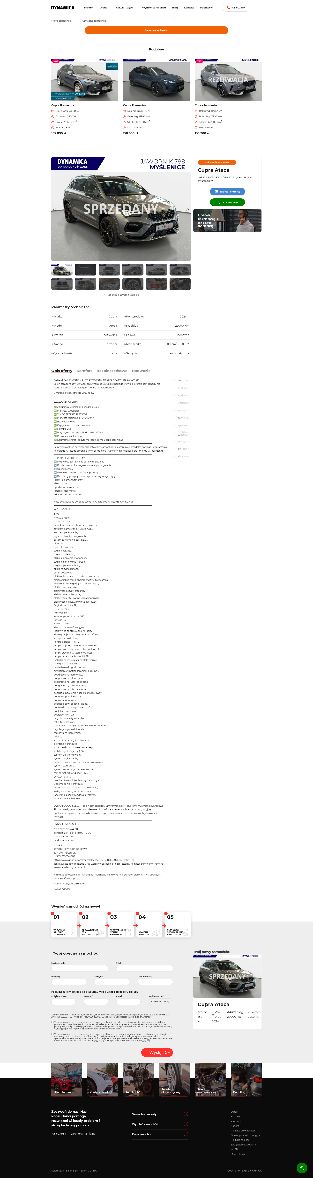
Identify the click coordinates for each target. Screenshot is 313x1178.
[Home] (63, 7)
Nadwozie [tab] (141, 371)
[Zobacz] (62, 270)
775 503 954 (238, 7)
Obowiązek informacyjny (245, 1135)
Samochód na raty (144, 1114)
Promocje (236, 1121)
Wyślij (155, 1052)
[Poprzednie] (54, 209)
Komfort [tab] (84, 371)
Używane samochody (94, 20)
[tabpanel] (110, 635)
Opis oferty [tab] (61, 371)
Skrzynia (99, 976)
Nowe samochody (61, 20)
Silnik (119, 963)
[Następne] (187, 209)
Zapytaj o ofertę (227, 191)
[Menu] (261, 7)
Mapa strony (238, 1154)
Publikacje (206, 7)
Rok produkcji (145, 976)
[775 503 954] (302, 1168)
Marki (87, 7)
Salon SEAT (57, 1170)
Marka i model (58, 963)
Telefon (87, 996)
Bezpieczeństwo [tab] (112, 371)
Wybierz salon (156, 996)
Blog (175, 7)
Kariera (235, 1125)
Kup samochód (142, 1134)
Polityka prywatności (243, 1130)
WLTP (234, 1149)
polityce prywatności (141, 1017)
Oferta (103, 7)
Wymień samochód (154, 7)
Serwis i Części (124, 7)
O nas (234, 1111)
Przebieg (55, 976)
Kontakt (189, 7)
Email (119, 996)
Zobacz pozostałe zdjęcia (123, 294)
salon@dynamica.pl (83, 1133)
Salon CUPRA (89, 1170)
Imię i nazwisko (59, 996)
